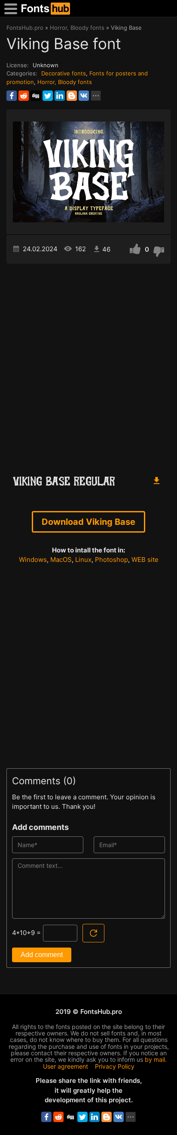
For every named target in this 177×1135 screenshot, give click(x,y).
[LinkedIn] (60, 95)
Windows (33, 559)
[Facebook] (11, 95)
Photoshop (111, 559)
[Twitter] (48, 95)
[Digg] (36, 95)
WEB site (145, 559)
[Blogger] (72, 95)
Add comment (42, 954)
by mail (155, 1059)
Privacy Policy (114, 1066)
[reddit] (23, 95)
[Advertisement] (88, 365)
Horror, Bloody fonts (64, 81)
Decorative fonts (63, 73)
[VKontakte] (84, 95)
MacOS (61, 559)
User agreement (65, 1066)
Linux (83, 559)
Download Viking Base (88, 522)
